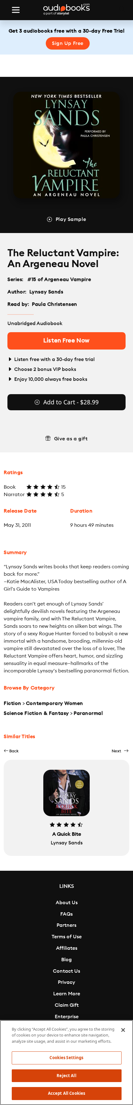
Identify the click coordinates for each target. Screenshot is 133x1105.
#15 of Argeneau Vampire (59, 279)
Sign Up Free (68, 43)
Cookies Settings (66, 1057)
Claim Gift (67, 1005)
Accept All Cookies (66, 1093)
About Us (67, 902)
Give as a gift (71, 439)
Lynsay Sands (46, 292)
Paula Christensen (54, 304)
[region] (66, 1062)
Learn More (66, 993)
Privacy (66, 982)
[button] (11, 751)
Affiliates (66, 948)
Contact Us (66, 971)
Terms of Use (67, 936)
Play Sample (71, 219)
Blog (66, 959)
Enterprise (67, 1016)
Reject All (66, 1075)
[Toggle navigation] (15, 10)
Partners (66, 925)
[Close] (123, 1030)
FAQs (66, 914)
